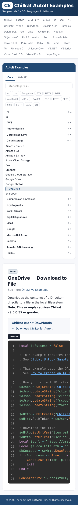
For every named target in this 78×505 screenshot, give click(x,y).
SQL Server (53, 42)
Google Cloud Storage (18, 174)
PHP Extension (31, 37)
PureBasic (27, 42)
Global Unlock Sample (50, 359)
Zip (36, 104)
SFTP (65, 99)
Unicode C (17, 48)
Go (22, 31)
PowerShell (10, 42)
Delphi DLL (10, 31)
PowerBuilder (60, 37)
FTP (39, 93)
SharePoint (11, 193)
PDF (47, 99)
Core (10, 77)
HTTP (48, 93)
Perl (46, 37)
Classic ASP (50, 25)
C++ (70, 20)
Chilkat (8, 20)
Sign (9, 104)
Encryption (27, 93)
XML (28, 104)
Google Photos (14, 184)
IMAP (58, 93)
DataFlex (66, 25)
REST (55, 99)
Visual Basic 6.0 (13, 54)
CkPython (33, 25)
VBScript (66, 48)
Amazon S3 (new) (16, 155)
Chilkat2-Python (13, 25)
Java (30, 31)
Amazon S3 (12, 150)
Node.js (58, 31)
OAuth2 (37, 99)
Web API (22, 77)
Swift (67, 42)
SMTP (19, 104)
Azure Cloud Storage (17, 160)
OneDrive (14, 188)
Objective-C (11, 37)
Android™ (33, 20)
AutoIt (46, 20)
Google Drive (13, 179)
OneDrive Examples (35, 289)
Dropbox (10, 169)
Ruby (40, 42)
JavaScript (43, 31)
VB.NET (52, 48)
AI (8, 93)
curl (15, 93)
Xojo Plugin (53, 54)
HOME (20, 20)
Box (7, 165)
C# (62, 20)
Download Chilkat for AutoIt (34, 328)
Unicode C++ (36, 48)
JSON (25, 99)
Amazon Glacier (14, 146)
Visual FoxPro (34, 54)
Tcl (5, 48)
